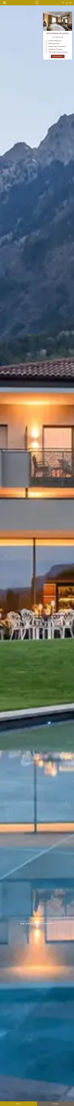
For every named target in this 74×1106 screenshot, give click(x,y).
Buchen (18, 1104)
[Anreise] (62, 2)
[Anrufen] (66, 2)
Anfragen (55, 1104)
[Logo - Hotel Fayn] (37, 2)
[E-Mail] (70, 2)
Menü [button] (4, 2)
